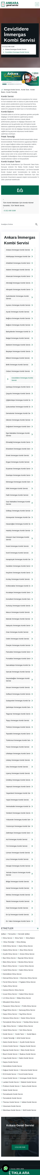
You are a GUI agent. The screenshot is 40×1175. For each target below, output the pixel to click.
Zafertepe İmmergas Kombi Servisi (19, 833)
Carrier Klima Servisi (26, 966)
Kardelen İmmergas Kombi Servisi (18, 566)
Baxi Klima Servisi (9, 958)
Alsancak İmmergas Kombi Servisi (18, 276)
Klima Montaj (21, 942)
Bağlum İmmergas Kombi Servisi (18, 325)
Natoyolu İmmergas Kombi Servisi (18, 625)
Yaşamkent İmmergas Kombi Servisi (19, 793)
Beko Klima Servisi (9, 962)
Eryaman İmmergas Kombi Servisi (18, 469)
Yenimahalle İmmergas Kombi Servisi (20, 806)
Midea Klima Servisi (24, 998)
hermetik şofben (24, 934)
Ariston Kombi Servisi (10, 1046)
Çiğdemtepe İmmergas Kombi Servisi (20, 400)
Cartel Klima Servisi (10, 970)
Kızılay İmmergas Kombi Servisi (18, 579)
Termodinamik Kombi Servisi (13, 1094)
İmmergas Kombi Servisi (12, 89)
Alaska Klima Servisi (10, 950)
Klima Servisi (7, 938)
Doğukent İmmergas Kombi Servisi (19, 427)
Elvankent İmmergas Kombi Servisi (19, 449)
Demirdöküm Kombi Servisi (12, 1066)
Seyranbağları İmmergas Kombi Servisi (17, 679)
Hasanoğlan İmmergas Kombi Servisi (19, 524)
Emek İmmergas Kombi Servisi (17, 455)
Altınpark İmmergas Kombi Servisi (18, 289)
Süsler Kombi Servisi (10, 1090)
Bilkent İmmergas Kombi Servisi (18, 358)
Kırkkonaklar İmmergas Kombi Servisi (20, 586)
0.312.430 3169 (9, 46)
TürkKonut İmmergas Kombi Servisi (19, 740)
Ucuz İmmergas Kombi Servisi (17, 859)
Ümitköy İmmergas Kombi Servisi (18, 780)
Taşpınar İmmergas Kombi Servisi (18, 714)
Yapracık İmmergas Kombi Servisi (18, 787)
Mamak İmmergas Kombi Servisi (18, 619)
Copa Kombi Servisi (10, 1058)
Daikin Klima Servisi (26, 970)
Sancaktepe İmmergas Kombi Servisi (19, 665)
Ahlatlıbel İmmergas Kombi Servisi (18, 263)
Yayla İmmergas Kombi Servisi (17, 800)
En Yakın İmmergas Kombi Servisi (18, 921)
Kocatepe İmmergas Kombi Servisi (19, 592)
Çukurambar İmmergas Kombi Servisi (20, 407)
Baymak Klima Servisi (25, 958)
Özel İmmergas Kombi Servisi (17, 908)
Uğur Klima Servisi (9, 1026)
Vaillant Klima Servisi (25, 1026)
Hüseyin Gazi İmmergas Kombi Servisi (17, 538)
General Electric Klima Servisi (13, 990)
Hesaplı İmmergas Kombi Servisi (18, 866)
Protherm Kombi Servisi (11, 1086)
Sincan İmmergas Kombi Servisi (18, 687)
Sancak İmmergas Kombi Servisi (18, 672)
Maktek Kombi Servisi (28, 1082)
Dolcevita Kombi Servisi (29, 1070)
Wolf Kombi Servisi (29, 1110)
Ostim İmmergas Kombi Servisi (17, 639)
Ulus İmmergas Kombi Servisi (17, 767)
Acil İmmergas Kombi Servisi (16, 839)
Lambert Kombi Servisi (11, 1082)
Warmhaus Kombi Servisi (12, 1110)
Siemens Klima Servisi (11, 1018)
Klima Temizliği (8, 942)
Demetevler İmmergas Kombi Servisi (19, 413)
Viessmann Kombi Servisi (12, 1106)
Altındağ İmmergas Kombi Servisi (18, 283)
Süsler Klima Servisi (28, 1018)
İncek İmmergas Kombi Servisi (17, 546)
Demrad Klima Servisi (10, 978)
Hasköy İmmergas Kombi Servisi (18, 531)
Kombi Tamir (25, 89)
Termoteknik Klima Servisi (12, 1022)
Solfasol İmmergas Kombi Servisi (18, 694)
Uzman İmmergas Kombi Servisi (18, 853)
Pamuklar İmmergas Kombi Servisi (19, 652)
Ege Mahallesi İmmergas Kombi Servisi (18, 434)
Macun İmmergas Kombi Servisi (18, 612)
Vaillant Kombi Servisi (29, 1102)
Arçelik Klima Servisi (10, 954)
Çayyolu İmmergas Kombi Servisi (18, 393)
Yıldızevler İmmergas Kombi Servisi (19, 820)
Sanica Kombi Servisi (29, 1086)
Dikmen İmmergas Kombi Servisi (18, 420)
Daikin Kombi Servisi (26, 1058)
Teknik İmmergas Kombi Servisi (17, 901)
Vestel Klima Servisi (10, 1030)
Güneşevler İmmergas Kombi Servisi (19, 517)
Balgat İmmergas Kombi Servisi (17, 338)
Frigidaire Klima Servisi (27, 982)
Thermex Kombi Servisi (11, 1102)
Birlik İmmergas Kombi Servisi (17, 365)
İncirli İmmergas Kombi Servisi (17, 553)
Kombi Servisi (8, 1034)
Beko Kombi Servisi (28, 1050)
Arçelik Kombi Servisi (27, 1042)
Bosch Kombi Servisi (10, 1054)
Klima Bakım (30, 938)
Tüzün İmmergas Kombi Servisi (17, 747)
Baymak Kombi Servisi (11, 1050)
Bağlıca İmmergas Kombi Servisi (18, 318)
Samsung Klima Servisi (27, 1010)
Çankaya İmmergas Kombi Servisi (18, 387)
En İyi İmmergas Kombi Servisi (17, 915)
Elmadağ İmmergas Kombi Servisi (18, 442)
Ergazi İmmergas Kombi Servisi (17, 462)
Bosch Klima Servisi (10, 966)
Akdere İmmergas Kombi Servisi (18, 270)
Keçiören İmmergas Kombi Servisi (18, 573)
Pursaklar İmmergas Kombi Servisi (19, 659)
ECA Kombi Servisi (9, 1074)
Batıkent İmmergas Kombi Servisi (18, 345)
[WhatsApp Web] (5, 1168)
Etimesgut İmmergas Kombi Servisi (19, 482)
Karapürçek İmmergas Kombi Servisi (19, 559)
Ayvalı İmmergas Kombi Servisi (17, 312)
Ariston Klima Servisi (27, 954)
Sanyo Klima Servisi (10, 1014)
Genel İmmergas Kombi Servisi (17, 888)
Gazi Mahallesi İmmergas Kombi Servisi (18, 503)
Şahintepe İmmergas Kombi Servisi (19, 707)
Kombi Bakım (31, 1034)
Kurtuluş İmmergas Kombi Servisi (18, 606)
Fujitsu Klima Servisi (10, 986)
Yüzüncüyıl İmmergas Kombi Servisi (19, 826)
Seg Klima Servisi (25, 1014)
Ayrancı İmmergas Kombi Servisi (18, 305)
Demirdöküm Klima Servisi (12, 974)
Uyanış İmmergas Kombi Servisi (18, 773)
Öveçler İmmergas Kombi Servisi (18, 645)
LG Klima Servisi (9, 998)
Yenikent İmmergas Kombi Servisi (18, 813)
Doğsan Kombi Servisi (10, 1070)
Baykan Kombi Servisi (28, 1046)
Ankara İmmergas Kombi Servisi (15, 49)
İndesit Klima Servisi (26, 994)
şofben (3, 934)
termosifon (12, 934)
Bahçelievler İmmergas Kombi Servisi (20, 332)
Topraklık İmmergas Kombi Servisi (18, 734)
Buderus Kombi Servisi (28, 1054)
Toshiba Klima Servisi (30, 1022)
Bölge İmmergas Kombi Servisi (17, 881)
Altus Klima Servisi (26, 950)
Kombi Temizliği (11, 92)
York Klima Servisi (25, 1030)
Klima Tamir (18, 938)
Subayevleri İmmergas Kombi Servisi (19, 701)
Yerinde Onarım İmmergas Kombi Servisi (18, 874)
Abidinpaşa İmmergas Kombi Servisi (19, 256)
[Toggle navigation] (37, 4)
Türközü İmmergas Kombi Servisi (18, 727)
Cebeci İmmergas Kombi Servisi (18, 371)
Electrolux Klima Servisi (28, 978)
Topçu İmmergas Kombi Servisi (17, 720)
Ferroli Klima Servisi (10, 982)
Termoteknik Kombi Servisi (12, 1098)
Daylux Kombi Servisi (10, 1062)
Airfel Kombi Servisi (23, 1038)
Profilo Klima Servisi (29, 1006)
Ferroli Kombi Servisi (25, 1074)
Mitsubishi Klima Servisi (11, 1002)
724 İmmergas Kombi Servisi (16, 846)
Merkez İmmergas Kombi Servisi (18, 895)
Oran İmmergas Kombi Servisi (17, 632)
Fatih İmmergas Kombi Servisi (17, 495)
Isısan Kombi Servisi (10, 1078)
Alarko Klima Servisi (26, 946)
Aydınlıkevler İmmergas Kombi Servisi (17, 297)
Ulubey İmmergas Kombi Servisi (18, 760)
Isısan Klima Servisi (10, 994)
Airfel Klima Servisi (9, 946)
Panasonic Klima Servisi (11, 1006)
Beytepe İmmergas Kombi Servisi (18, 351)
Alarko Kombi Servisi (10, 1042)
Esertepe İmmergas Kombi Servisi (18, 475)
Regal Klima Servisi (10, 1010)
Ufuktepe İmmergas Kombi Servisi (18, 753)
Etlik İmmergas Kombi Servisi (17, 488)
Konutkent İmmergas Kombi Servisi (19, 599)
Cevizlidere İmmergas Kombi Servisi (22, 379)
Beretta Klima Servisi (25, 962)
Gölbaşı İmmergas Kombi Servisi (18, 511)
